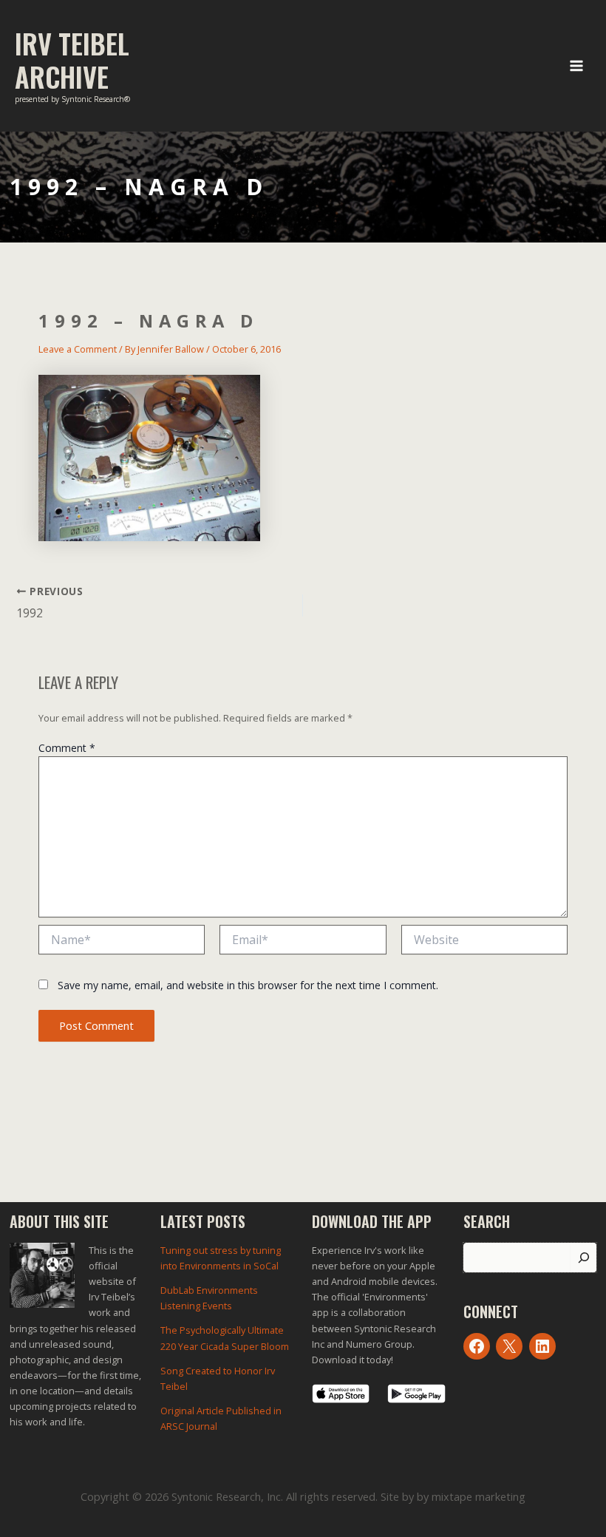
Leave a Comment (77, 349)
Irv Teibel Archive (72, 60)
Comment (66, 748)
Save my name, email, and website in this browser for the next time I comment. (248, 985)
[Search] (583, 1257)
